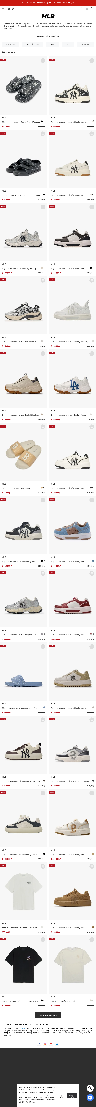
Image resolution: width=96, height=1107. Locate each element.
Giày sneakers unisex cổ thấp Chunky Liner (67, 195)
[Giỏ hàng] (92, 8)
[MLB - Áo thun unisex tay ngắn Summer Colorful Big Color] (23, 964)
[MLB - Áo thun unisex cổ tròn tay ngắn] (72, 964)
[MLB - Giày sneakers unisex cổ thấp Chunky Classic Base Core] (23, 745)
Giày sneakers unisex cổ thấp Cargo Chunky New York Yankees (26, 268)
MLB (4, 117)
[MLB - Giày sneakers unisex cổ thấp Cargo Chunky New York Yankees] (23, 232)
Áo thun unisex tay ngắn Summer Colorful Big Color (22, 1001)
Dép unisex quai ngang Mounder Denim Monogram (22, 708)
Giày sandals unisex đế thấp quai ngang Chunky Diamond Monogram (29, 195)
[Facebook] (39, 1044)
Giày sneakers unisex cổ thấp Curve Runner (19, 342)
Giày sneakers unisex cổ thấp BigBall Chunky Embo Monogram (26, 415)
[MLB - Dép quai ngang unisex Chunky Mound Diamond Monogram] (23, 85)
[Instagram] (45, 1044)
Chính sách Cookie (32, 1100)
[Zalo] (57, 1044)
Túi (67, 44)
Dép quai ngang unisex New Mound (16, 488)
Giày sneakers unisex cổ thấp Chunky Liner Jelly (69, 342)
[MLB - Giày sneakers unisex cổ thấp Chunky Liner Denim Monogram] (72, 525)
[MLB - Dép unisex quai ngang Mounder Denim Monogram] (23, 671)
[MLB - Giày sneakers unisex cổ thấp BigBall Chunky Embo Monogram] (23, 378)
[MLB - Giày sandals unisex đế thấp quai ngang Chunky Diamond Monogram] (23, 159)
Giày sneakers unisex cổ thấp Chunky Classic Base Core (23, 781)
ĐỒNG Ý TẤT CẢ (71, 1096)
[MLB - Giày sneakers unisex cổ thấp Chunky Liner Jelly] (72, 305)
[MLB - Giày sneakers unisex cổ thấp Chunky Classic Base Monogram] (23, 818)
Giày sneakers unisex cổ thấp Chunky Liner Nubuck (71, 928)
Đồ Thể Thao (33, 44)
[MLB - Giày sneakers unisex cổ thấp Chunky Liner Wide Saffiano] (72, 671)
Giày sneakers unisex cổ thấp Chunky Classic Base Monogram (26, 854)
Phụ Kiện (85, 44)
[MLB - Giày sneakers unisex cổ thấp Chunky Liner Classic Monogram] (72, 232)
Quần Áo (10, 44)
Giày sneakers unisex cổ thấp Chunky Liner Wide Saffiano (73, 708)
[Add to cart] (43, 60)
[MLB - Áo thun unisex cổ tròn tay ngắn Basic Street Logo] (23, 891)
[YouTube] (51, 1044)
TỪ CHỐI (61, 1096)
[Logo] (11, 8)
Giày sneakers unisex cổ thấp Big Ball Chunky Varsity (71, 415)
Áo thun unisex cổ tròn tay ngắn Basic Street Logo (21, 928)
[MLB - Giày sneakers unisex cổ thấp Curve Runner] (23, 305)
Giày (52, 44)
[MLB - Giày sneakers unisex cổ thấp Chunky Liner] (72, 159)
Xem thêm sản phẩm (48, 1015)
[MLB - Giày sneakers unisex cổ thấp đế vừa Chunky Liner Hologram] (72, 745)
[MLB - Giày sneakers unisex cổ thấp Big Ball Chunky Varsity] (72, 378)
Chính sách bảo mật (48, 1100)
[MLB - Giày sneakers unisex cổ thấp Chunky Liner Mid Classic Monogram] (72, 85)
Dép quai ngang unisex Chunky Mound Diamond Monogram (25, 122)
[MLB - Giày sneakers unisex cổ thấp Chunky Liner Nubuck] (72, 891)
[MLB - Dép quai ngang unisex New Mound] (23, 452)
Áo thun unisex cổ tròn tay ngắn (63, 1001)
